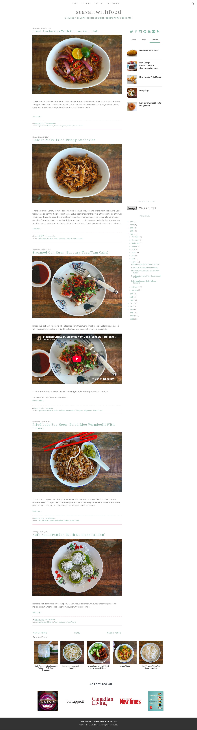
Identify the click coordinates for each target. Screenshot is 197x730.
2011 (131, 309)
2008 (132, 319)
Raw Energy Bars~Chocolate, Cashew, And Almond (148, 65)
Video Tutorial (78, 126)
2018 (132, 231)
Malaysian (62, 126)
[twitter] (131, 32)
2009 (132, 316)
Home (75, 4)
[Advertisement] (144, 156)
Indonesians (70, 410)
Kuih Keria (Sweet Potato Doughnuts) (150, 104)
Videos (99, 4)
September (136, 243)
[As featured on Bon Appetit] (75, 701)
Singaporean (88, 410)
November (135, 240)
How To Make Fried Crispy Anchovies (64, 140)
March (134, 262)
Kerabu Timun (124, 666)
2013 (131, 303)
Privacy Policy (85, 721)
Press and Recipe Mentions (106, 721)
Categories (113, 4)
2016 (132, 294)
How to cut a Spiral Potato (150, 77)
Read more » (36, 116)
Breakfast (62, 410)
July (133, 249)
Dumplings (144, 90)
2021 (131, 221)
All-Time (155, 40)
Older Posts (114, 633)
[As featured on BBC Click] (48, 701)
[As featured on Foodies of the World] (156, 701)
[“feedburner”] (158, 32)
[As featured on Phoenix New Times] (130, 701)
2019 (132, 228)
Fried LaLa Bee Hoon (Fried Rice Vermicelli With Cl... (146, 277)
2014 (132, 300)
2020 (132, 225)
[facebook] (136, 32)
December (135, 237)
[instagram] (140, 32)
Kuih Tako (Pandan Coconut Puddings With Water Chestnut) (46, 668)
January (135, 290)
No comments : (51, 123)
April (133, 259)
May (133, 255)
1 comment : (49, 408)
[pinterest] (145, 32)
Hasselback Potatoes (149, 50)
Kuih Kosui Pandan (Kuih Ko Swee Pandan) (69, 534)
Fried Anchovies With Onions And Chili (65, 31)
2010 (132, 313)
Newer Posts (40, 633)
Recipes (86, 4)
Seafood (70, 126)
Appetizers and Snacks (45, 126)
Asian (56, 126)
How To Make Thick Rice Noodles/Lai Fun (151, 667)
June (134, 252)
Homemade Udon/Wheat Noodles (72, 667)
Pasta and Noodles (56, 521)
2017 (131, 234)
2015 (131, 297)
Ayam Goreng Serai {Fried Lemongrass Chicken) (98, 667)
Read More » (38, 400)
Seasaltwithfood (98, 11)
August (134, 246)
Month (134, 40)
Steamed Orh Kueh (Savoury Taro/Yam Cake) (70, 252)
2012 (131, 306)
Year (144, 40)
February (135, 287)
